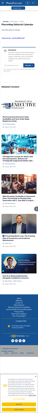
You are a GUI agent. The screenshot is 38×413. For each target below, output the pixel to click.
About (19, 298)
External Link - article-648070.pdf (13, 38)
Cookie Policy (32, 395)
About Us (14, 353)
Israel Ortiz (8, 243)
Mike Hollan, (8, 281)
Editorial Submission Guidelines (19, 307)
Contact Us (19, 303)
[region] (19, 393)
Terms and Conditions (19, 314)
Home (6, 353)
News (22, 353)
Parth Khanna (17, 281)
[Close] (36, 377)
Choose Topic (17, 8)
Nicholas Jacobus (10, 124)
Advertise (19, 301)
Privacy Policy (19, 312)
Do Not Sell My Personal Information (19, 309)
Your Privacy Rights (19, 316)
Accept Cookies (19, 409)
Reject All (19, 404)
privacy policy (6, 71)
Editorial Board (19, 305)
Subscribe (28, 65)
